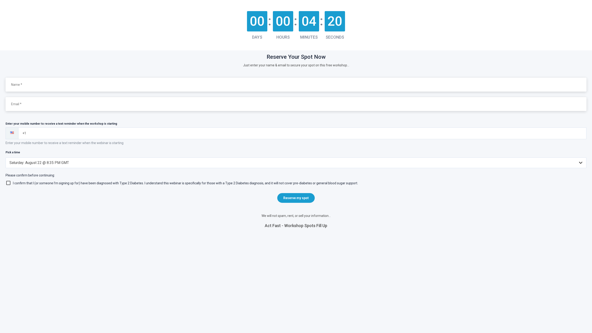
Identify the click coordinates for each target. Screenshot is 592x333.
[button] (12, 133)
